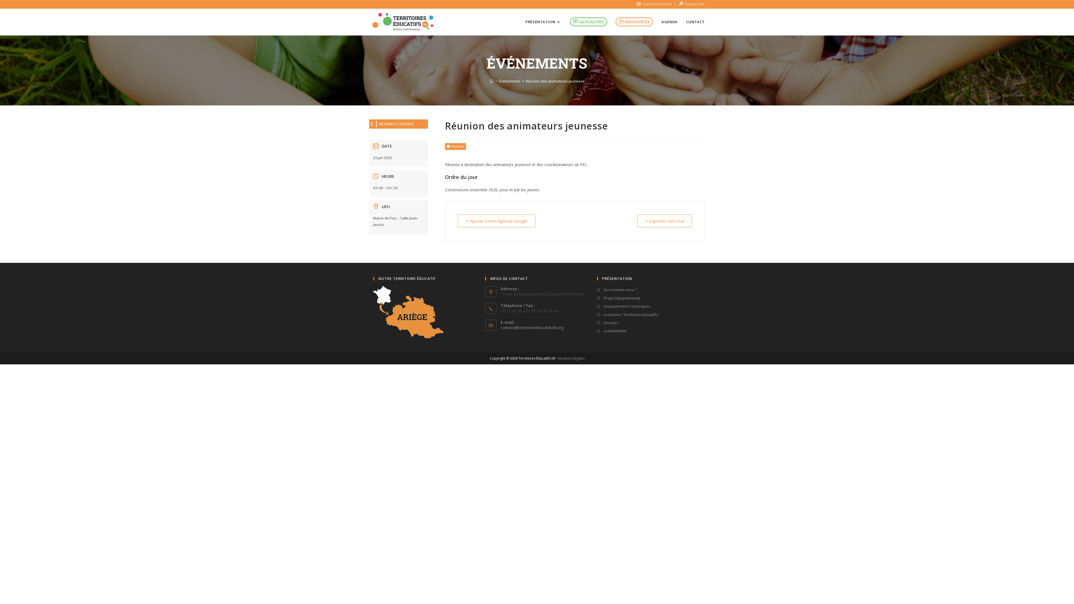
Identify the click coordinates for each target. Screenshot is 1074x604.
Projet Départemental (621, 298)
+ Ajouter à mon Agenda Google (496, 221)
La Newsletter (615, 330)
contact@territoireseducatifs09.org (532, 327)
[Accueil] (491, 81)
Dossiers (611, 322)
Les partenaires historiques (627, 306)
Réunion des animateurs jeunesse (555, 81)
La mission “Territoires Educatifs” (631, 314)
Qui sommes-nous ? (620, 289)
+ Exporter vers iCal (665, 221)
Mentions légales (571, 358)
